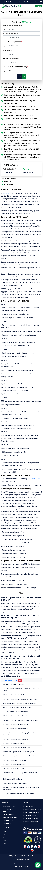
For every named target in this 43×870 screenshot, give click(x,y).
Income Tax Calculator (32, 821)
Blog (4, 843)
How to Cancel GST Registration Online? (15, 783)
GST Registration (8, 820)
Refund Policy (26, 864)
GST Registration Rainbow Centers (14, 768)
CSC (4, 834)
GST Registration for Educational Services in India (18, 794)
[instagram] (25, 846)
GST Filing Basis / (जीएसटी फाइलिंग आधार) (15, 67)
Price (4, 840)
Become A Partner (30, 815)
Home (39, 6)
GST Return (6, 193)
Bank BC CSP (7, 831)
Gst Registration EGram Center (12, 779)
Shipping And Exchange (21, 866)
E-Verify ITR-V (29, 806)
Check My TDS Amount (32, 812)
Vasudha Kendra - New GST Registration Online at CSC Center (20, 774)
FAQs (5, 864)
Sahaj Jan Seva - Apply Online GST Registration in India (20, 720)
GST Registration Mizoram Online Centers (16, 739)
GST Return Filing (34, 479)
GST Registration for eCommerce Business (16, 747)
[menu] (40, 2)
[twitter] (32, 846)
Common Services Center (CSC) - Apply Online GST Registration (19, 734)
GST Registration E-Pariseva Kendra (14, 760)
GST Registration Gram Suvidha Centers (15, 712)
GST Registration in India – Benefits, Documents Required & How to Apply (21, 788)
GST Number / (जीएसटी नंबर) (11, 58)
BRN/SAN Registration (10, 817)
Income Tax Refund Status (33, 809)
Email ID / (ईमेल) (8, 50)
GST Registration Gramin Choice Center (15, 724)
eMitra (5, 837)
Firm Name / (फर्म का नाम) (10, 33)
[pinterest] (39, 846)
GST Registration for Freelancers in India (15, 728)
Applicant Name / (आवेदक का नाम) (13, 25)
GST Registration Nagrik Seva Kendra (14, 764)
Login (37, 2)
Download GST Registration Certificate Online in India (19, 756)
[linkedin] (35, 846)
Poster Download (24, 2)
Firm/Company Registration (8, 810)
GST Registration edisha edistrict (13, 684)
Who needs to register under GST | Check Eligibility (18, 752)
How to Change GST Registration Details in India (18, 707)
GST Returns (7, 823)
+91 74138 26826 (6, 2)
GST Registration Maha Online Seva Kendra (16, 716)
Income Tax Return (9, 806)
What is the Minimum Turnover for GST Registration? (19, 703)
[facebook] (28, 846)
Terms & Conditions (14, 864)
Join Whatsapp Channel (22, 860)
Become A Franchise (31, 818)
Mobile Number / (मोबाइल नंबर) (12, 42)
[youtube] (32, 850)
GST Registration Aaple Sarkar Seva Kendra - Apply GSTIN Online (21, 690)
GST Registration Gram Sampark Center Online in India (20, 699)
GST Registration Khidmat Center (13, 743)
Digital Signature (8, 814)
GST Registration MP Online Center (14, 695)
